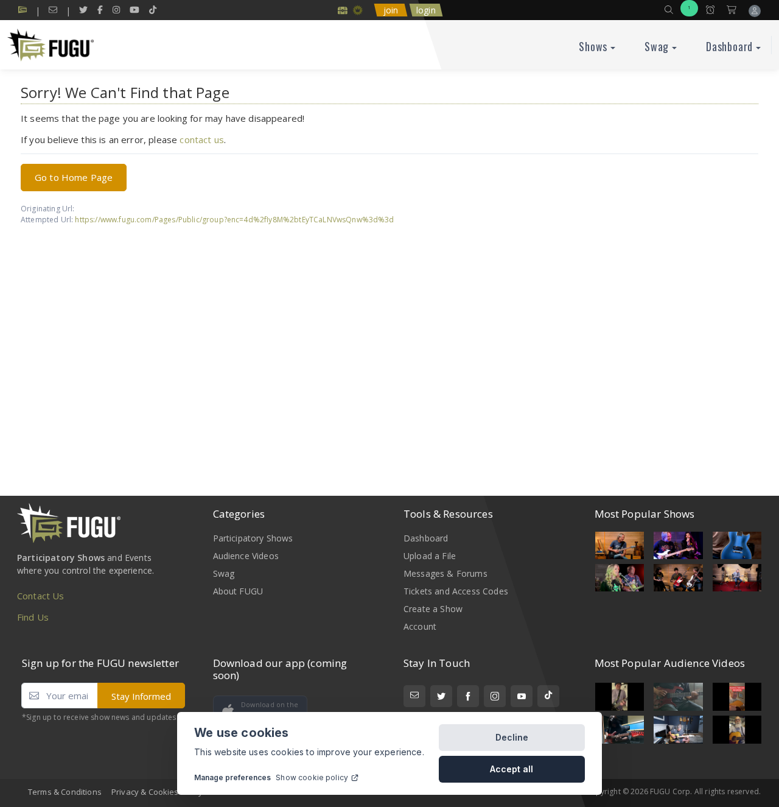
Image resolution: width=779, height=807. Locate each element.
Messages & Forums (445, 573)
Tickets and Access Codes (455, 591)
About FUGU (238, 591)
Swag (657, 46)
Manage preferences (232, 777)
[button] (669, 10)
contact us (202, 139)
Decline (511, 737)
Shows (593, 46)
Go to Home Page (74, 177)
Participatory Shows (253, 538)
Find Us (33, 617)
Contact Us (41, 596)
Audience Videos (246, 556)
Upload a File (429, 556)
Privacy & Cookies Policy (157, 791)
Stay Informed (141, 696)
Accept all (511, 769)
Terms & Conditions (65, 791)
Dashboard (729, 46)
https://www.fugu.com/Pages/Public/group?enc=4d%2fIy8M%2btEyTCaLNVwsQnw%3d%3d (234, 219)
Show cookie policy (312, 777)
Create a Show (433, 609)
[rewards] (343, 10)
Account (419, 626)
